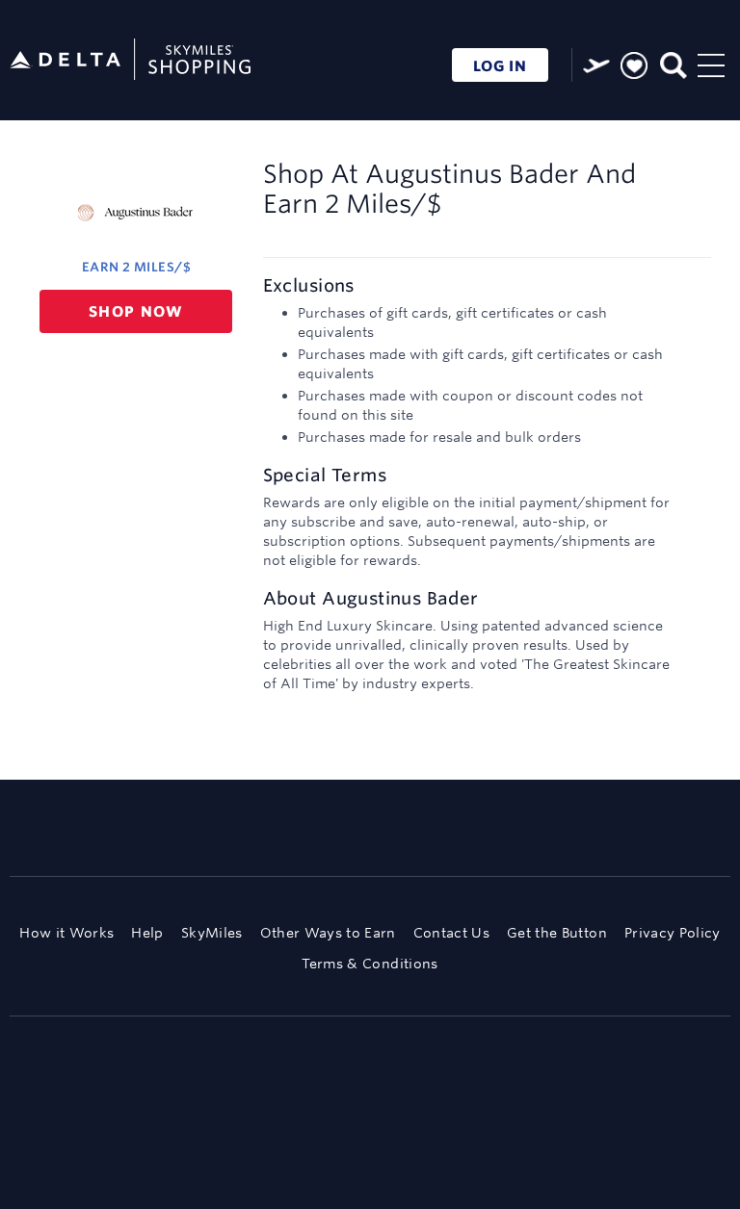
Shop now (136, 311)
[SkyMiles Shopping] (130, 60)
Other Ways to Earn (328, 932)
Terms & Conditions (369, 963)
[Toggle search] (672, 63)
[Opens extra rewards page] (596, 65)
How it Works (66, 932)
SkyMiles (212, 932)
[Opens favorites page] (634, 66)
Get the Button (557, 932)
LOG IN (500, 66)
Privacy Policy (672, 932)
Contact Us (451, 932)
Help (147, 932)
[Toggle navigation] (711, 63)
